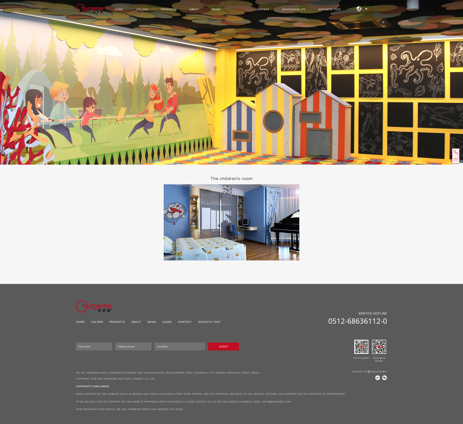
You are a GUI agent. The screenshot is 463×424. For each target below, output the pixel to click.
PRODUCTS (169, 9)
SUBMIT (223, 346)
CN (366, 10)
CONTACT (262, 9)
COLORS (142, 9)
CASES (238, 9)
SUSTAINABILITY (293, 9)
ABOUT (194, 9)
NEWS (216, 9)
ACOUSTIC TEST (329, 9)
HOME (118, 9)
